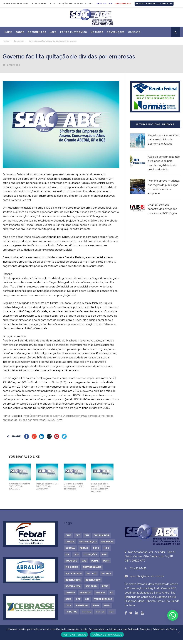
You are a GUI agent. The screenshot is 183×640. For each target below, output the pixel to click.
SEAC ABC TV (104, 4)
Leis (76, 554)
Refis (105, 586)
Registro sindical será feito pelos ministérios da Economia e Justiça (164, 140)
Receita (106, 573)
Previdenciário (92, 567)
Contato (134, 32)
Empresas (18, 41)
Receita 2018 (73, 586)
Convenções (116, 32)
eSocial (70, 548)
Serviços (85, 592)
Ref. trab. (91, 586)
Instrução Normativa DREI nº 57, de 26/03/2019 (19, 486)
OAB (84, 561)
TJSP (68, 605)
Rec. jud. (91, 573)
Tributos (71, 612)
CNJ (87, 535)
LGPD (53, 32)
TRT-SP (100, 612)
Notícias (97, 32)
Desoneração (88, 541)
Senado (70, 592)
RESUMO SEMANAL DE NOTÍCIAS (154, 4)
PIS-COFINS (71, 567)
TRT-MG (86, 612)
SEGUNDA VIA (123, 4)
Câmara (70, 541)
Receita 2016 (73, 580)
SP (111, 592)
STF (78, 599)
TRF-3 (107, 605)
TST (111, 612)
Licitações (90, 554)
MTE (104, 554)
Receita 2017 (93, 580)
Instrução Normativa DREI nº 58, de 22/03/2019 (47, 486)
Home (8, 32)
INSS (106, 548)
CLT (78, 535)
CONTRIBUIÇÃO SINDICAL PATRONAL (71, 4)
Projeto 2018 (73, 573)
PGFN (106, 561)
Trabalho (82, 605)
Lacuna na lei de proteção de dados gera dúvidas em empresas (100, 487)
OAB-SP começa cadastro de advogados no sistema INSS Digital (162, 209)
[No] (178, 632)
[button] (172, 615)
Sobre (20, 32)
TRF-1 (96, 605)
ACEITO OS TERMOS (74, 634)
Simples (100, 592)
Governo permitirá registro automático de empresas (74, 486)
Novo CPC (71, 561)
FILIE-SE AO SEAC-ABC (16, 4)
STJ (87, 599)
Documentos (37, 32)
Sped (68, 599)
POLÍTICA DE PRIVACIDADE (107, 634)
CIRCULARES (39, 4)
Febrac (84, 548)
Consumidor (101, 535)
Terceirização (103, 599)
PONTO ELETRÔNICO (73, 32)
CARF (68, 535)
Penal (94, 561)
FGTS (96, 548)
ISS (67, 554)
